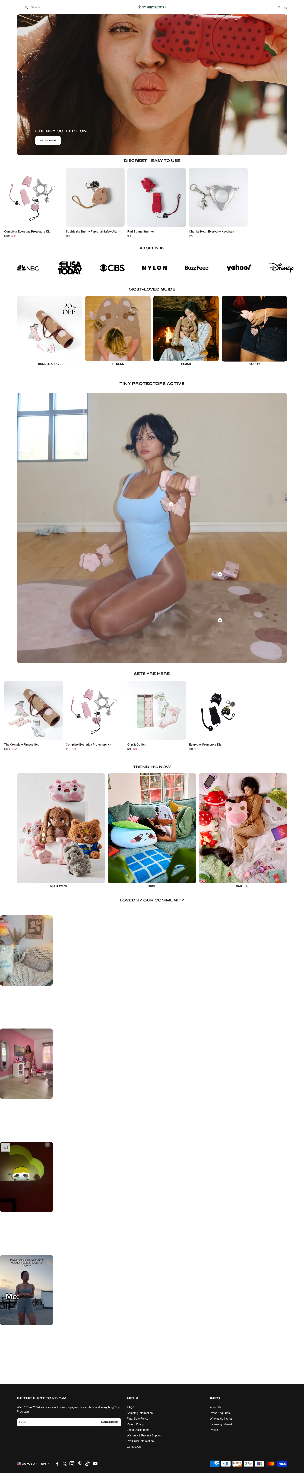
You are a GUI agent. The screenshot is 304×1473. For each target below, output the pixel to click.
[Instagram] (71, 1463)
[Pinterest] (79, 1463)
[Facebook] (57, 1463)
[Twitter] (64, 1464)
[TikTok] (87, 1463)
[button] (18, 7)
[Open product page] (33, 197)
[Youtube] (95, 1463)
